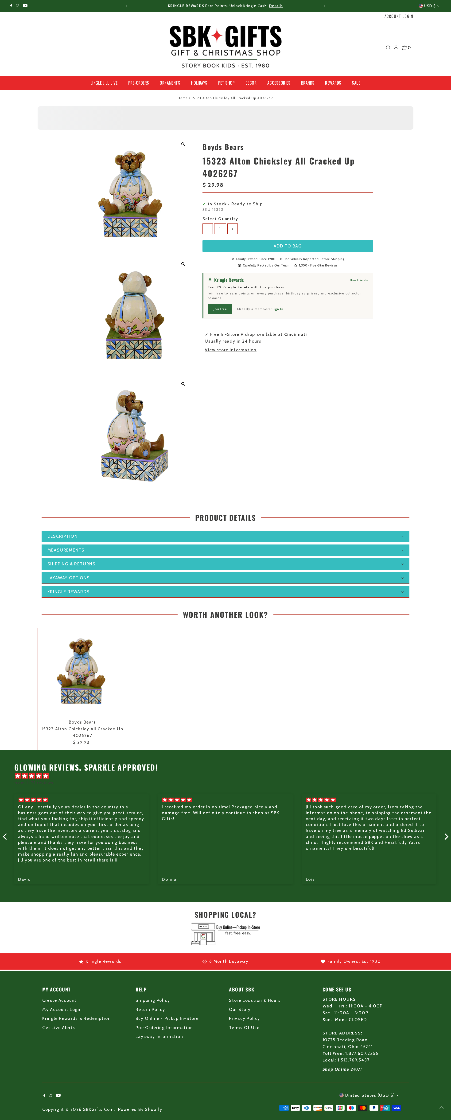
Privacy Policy (244, 1018)
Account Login (399, 16)
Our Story (240, 1009)
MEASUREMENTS (66, 550)
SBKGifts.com (98, 1109)
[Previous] (126, 6)
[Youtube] (25, 6)
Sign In (278, 309)
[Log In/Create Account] (396, 48)
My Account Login (62, 1009)
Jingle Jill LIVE (104, 83)
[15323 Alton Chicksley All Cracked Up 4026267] (82, 672)
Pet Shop (226, 83)
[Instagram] (17, 6)
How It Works (359, 280)
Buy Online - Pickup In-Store (167, 1018)
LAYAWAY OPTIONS (68, 577)
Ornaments (170, 83)
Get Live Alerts (58, 1027)
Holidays (199, 83)
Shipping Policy (153, 1000)
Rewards (333, 83)
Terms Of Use (244, 1027)
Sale (356, 83)
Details (276, 6)
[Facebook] (11, 6)
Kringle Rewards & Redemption (76, 1018)
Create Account (59, 1000)
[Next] (324, 6)
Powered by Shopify (140, 1109)
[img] (228, 776)
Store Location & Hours (255, 1000)
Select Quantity (220, 218)
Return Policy (150, 1009)
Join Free (220, 309)
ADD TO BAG (288, 246)
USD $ (430, 6)
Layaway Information (159, 1036)
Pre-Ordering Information (164, 1027)
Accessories (278, 83)
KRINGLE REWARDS (68, 591)
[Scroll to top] (441, 1107)
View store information (231, 350)
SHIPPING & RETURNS (71, 564)
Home (183, 98)
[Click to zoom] (183, 144)
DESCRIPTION (62, 536)
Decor (251, 83)
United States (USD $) (370, 1095)
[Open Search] (388, 48)
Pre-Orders (138, 83)
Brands (308, 83)
